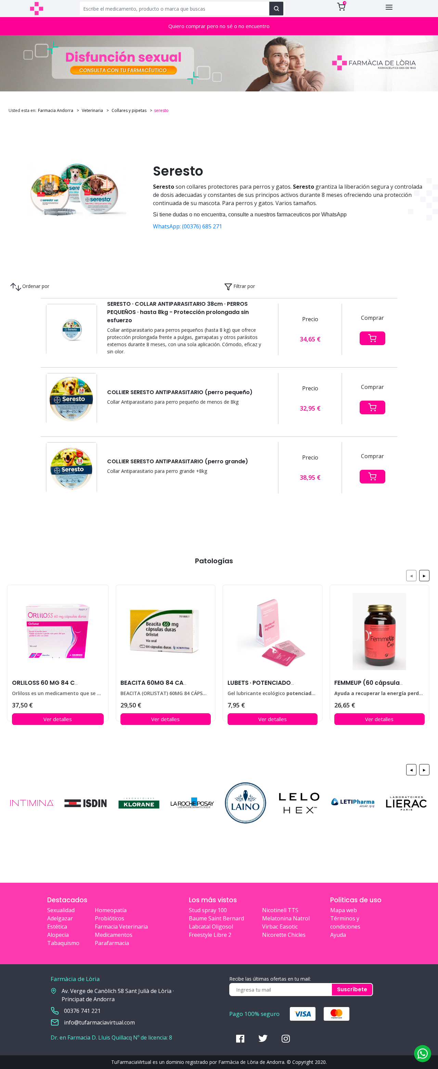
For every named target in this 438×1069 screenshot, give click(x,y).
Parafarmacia (112, 943)
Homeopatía (111, 910)
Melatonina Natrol (286, 918)
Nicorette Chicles (284, 935)
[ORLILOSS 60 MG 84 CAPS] (57, 634)
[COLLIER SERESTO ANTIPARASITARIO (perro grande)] (71, 468)
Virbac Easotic (280, 926)
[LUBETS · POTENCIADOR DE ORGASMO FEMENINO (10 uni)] (272, 634)
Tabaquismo (63, 943)
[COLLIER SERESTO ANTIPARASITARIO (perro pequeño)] (71, 399)
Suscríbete (352, 989)
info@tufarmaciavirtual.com (99, 1022)
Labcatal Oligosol (211, 926)
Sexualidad (61, 910)
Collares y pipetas (128, 110)
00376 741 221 (82, 1011)
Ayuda (338, 935)
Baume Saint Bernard (216, 918)
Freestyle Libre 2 (210, 935)
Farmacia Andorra (55, 110)
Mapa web (343, 910)
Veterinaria (92, 110)
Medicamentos (113, 935)
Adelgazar (60, 918)
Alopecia (58, 935)
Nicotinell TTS (280, 910)
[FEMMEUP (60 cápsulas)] (379, 634)
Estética (57, 926)
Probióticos (109, 918)
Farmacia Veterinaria (121, 926)
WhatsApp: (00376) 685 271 (187, 226)
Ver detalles (57, 719)
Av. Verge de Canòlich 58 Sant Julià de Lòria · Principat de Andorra (118, 995)
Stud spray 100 (208, 910)
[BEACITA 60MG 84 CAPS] (165, 634)
